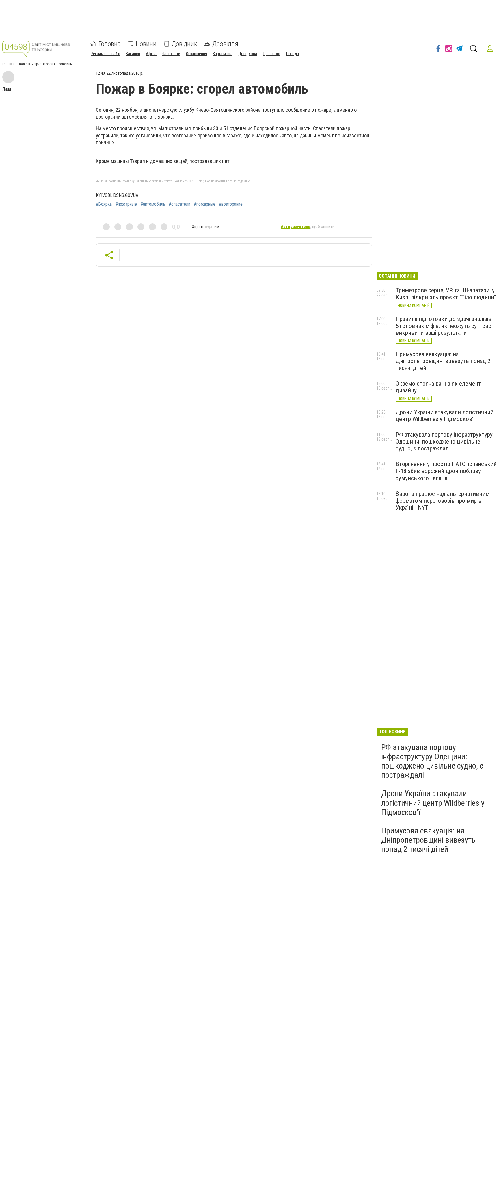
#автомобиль (152, 204)
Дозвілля (225, 44)
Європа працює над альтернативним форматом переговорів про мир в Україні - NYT (442, 500)
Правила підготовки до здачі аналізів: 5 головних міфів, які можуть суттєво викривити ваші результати (444, 325)
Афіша (151, 53)
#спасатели (179, 204)
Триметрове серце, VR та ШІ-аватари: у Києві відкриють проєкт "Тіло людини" (446, 294)
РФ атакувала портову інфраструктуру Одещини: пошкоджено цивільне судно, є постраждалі (444, 441)
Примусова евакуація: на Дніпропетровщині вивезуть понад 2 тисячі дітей (443, 361)
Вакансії (133, 53)
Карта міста (222, 53)
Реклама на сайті (105, 53)
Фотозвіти (171, 53)
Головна (109, 44)
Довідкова (247, 53)
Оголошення (196, 53)
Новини (146, 44)
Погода (292, 53)
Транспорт (271, 53)
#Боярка (104, 204)
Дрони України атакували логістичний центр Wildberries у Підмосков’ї (445, 415)
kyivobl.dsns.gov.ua (117, 195)
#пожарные (126, 204)
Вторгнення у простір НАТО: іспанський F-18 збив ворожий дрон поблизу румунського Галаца (446, 471)
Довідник (184, 44)
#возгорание (231, 204)
